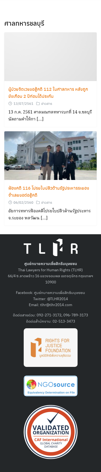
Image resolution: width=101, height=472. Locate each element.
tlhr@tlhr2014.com (56, 304)
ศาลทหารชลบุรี (24, 23)
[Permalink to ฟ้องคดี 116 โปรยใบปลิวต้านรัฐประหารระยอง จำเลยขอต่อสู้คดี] (50, 155)
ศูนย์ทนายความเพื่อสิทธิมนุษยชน (59, 292)
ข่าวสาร (46, 103)
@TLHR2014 (57, 298)
